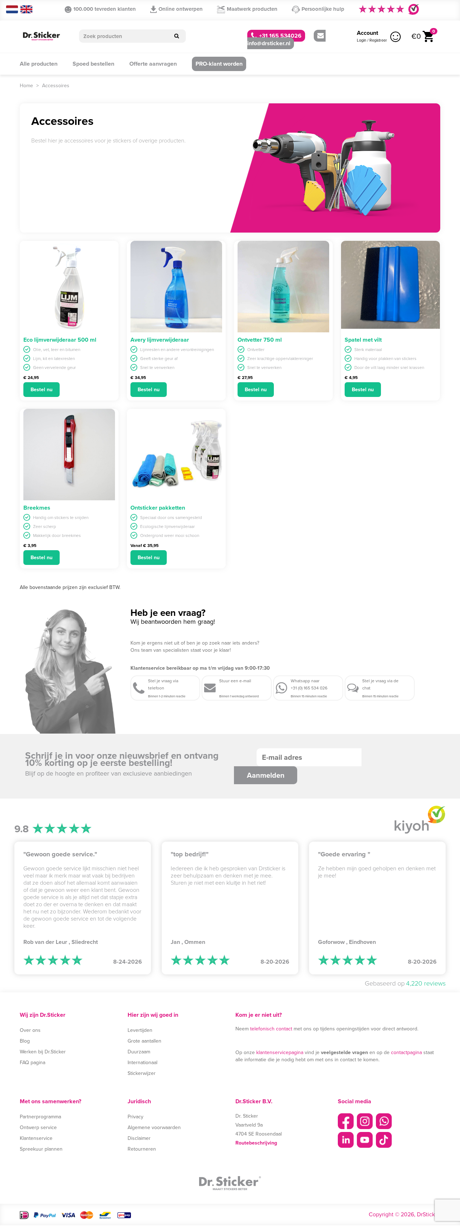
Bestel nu (41, 389)
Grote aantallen (144, 1041)
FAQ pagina (32, 1062)
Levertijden (140, 1030)
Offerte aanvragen (153, 64)
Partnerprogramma (40, 1116)
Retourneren (142, 1149)
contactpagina (406, 1052)
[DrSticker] (41, 36)
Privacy (135, 1116)
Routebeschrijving (256, 1143)
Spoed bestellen (93, 64)
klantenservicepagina (279, 1052)
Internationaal (142, 1062)
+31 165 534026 (280, 36)
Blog (25, 1041)
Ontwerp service (38, 1127)
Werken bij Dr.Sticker (43, 1052)
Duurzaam (139, 1052)
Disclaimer (139, 1138)
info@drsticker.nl (268, 43)
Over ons (30, 1030)
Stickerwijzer (142, 1073)
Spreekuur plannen (41, 1149)
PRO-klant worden (219, 64)
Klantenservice (36, 1138)
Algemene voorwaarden (154, 1127)
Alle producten (39, 64)
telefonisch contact (271, 1029)
